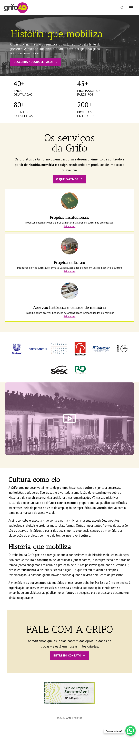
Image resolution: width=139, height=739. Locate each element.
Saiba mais (69, 226)
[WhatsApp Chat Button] (130, 730)
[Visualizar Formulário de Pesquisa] (122, 7)
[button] (69, 418)
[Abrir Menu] (131, 7)
